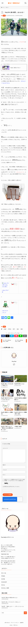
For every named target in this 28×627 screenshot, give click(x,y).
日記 (4, 15)
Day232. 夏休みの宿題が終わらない (10, 598)
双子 (14, 329)
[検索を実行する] (25, 612)
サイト (4, 474)
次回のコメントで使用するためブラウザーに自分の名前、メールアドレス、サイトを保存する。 (14, 480)
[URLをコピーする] (25, 336)
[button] (3, 336)
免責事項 (21, 622)
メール (5, 469)
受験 (4, 579)
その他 (4, 573)
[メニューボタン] (2, 3)
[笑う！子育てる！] (14, 3)
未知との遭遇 (6, 588)
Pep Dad (14, 361)
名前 (4, 464)
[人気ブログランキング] (5, 307)
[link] (14, 364)
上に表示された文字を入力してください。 (11, 486)
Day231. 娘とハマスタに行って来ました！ (11, 602)
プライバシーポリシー (15, 622)
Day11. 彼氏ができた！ (15, 67)
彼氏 (22, 329)
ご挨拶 (4, 329)
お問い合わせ (7, 622)
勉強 (4, 576)
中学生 (9, 329)
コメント (5, 448)
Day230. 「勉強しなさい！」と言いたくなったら (13, 607)
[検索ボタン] (25, 3)
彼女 (18, 329)
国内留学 (5, 582)
